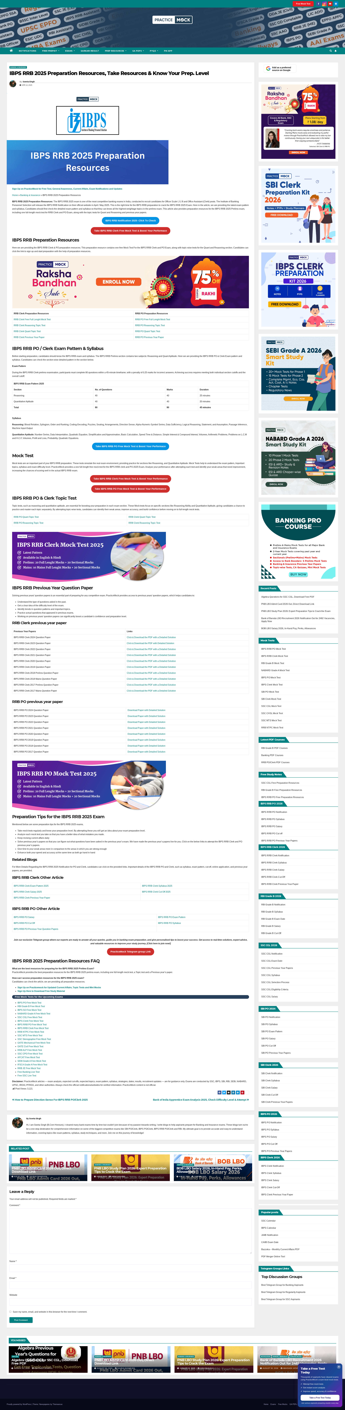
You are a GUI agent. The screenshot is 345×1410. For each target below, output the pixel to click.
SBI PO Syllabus (269, 1024)
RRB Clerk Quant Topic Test (27, 331)
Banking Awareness (280, 1356)
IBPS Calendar (268, 1228)
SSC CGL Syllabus (270, 975)
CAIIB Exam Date (270, 1242)
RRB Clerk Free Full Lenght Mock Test (32, 319)
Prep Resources (115, 51)
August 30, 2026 (22, 1368)
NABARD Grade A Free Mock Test (34, 1014)
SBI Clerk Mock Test (271, 699)
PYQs (153, 51)
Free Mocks (282, 1404)
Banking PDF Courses (272, 755)
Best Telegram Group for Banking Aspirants (282, 1285)
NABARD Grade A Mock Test (275, 670)
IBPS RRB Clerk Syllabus (274, 863)
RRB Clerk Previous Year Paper (29, 337)
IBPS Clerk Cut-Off (270, 1187)
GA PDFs (137, 51)
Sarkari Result (90, 51)
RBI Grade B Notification (273, 904)
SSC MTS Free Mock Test (30, 1035)
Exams (69, 51)
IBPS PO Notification (271, 1122)
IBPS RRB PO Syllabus (169, 923)
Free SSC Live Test (27, 1075)
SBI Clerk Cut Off (269, 1095)
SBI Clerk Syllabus (270, 1080)
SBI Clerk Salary (269, 1088)
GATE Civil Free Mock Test (30, 1046)
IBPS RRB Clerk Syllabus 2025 (157, 886)
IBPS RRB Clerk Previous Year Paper (32, 898)
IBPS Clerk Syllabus (271, 1173)
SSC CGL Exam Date (271, 961)
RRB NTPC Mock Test (272, 727)
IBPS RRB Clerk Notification (275, 855)
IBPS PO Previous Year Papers (276, 1151)
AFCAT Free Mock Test (29, 1057)
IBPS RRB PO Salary (24, 917)
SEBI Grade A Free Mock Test (32, 1061)
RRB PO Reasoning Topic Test (150, 325)
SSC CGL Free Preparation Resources (280, 783)
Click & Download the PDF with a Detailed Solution (151, 637)
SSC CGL (15, 1356)
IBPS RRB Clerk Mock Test (274, 656)
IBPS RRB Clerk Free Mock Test (33, 1028)
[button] (331, 51)
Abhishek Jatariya (43, 1368)
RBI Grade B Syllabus (272, 912)
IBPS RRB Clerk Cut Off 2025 (156, 892)
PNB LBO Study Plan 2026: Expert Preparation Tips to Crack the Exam (130, 1170)
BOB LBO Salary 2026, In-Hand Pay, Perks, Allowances (209, 1170)
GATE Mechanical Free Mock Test (34, 1043)
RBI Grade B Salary (271, 926)
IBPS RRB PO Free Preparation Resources (282, 797)
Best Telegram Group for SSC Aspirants (280, 1299)
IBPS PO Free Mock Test (29, 1003)
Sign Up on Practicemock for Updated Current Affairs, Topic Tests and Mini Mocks (59, 987)
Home (15, 195)
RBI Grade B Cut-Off (271, 933)
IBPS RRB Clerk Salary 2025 (28, 892)
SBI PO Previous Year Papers (276, 1053)
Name (13, 1261)
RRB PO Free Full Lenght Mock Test (152, 319)
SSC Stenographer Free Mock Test (34, 1039)
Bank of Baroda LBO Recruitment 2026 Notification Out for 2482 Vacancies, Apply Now (293, 1363)
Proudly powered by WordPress (19, 1404)
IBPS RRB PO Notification (274, 812)
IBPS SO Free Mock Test (29, 1010)
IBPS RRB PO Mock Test (273, 649)
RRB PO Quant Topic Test (147, 331)
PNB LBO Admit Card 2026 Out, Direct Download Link (41, 1170)
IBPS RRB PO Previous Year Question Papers (36, 929)
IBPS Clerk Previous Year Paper (277, 1194)
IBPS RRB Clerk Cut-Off (273, 877)
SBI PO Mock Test (270, 692)
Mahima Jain (200, 1177)
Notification (265, 1356)
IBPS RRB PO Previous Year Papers (279, 841)
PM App (168, 51)
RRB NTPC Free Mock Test (31, 1032)
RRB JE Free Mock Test (29, 1068)
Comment (14, 1205)
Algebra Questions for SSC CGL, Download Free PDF (287, 597)
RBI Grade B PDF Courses (274, 748)
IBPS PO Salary (269, 1137)
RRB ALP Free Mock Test (30, 1050)
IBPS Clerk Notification (272, 1166)
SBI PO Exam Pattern (271, 1031)
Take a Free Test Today (320, 1398)
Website (13, 1295)
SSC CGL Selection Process (275, 982)
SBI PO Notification (270, 1017)
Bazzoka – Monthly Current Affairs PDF (280, 1249)
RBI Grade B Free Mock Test (31, 1006)
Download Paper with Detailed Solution (146, 710)
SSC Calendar (268, 1221)
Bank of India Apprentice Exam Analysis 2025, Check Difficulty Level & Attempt (200, 1099)
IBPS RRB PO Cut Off (24, 923)
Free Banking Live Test (28, 1072)
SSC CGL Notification (272, 954)
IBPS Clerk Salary (270, 1180)
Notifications (27, 51)
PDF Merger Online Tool (273, 1256)
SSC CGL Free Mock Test (30, 1017)
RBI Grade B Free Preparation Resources (281, 790)
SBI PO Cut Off (268, 1046)
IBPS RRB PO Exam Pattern (171, 917)
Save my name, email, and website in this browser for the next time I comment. (50, 1312)
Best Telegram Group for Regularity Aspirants (283, 1292)
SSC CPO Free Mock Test (30, 1054)
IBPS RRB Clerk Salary (272, 870)
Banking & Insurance (18, 67)
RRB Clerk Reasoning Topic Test (29, 325)
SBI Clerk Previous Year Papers (277, 1102)
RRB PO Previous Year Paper (149, 337)
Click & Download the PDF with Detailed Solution (150, 643)
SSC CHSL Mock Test (272, 713)
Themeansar (57, 1404)
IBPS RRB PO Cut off (271, 833)
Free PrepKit (50, 51)
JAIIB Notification (269, 1235)
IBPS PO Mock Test (270, 677)
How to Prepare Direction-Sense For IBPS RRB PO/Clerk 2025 (51, 1099)
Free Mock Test (303, 4)
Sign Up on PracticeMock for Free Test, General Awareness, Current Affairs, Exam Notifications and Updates (67, 189)
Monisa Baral (118, 1177)
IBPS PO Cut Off (269, 1144)
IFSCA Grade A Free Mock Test (32, 1065)
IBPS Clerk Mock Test (272, 685)
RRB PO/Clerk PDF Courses (275, 762)
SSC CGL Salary (269, 997)
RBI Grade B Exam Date (273, 919)
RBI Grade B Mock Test (272, 663)
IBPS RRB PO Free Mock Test (32, 1024)
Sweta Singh (29, 81)
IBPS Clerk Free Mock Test (30, 1021)
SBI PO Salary (268, 1038)
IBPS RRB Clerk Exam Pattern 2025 (31, 886)
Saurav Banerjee (38, 1177)
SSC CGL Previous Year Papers (277, 968)
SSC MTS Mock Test (271, 720)
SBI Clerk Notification (271, 1073)
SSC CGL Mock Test (271, 706)
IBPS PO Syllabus (270, 1130)
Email (12, 1278)
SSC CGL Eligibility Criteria (274, 989)
